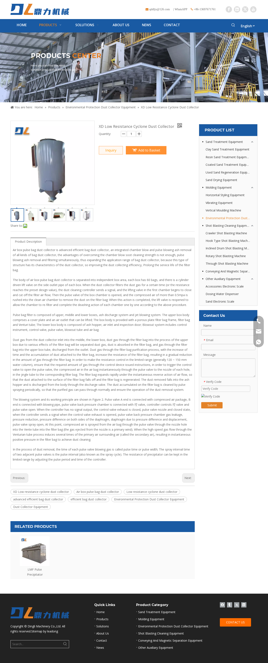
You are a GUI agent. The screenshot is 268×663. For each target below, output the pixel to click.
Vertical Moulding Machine (223, 210)
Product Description (28, 241)
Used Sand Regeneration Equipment (230, 172)
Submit (212, 405)
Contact (101, 640)
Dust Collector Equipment (30, 507)
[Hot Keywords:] (233, 25)
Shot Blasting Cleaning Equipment (228, 226)
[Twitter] (245, 9)
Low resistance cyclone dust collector (151, 492)
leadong (52, 631)
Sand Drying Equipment (221, 180)
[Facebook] (229, 9)
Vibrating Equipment (219, 203)
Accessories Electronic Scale (225, 286)
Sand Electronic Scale (220, 301)
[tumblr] (229, 604)
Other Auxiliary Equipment (223, 279)
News (100, 648)
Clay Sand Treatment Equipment (227, 149)
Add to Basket (149, 150)
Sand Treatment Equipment (224, 142)
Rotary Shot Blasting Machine (226, 256)
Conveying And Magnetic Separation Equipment (230, 271)
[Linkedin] (237, 9)
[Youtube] (253, 9)
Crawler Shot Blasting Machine (226, 233)
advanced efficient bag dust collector (38, 499)
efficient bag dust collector (89, 499)
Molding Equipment (219, 187)
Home (100, 612)
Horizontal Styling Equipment (225, 195)
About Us (102, 633)
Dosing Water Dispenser (222, 294)
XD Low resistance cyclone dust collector (41, 492)
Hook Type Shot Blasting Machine (229, 241)
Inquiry (110, 150)
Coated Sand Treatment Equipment (230, 165)
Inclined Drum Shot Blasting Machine (230, 248)
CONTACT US (235, 622)
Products (102, 619)
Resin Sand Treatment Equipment (228, 157)
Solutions (102, 626)
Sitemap (36, 631)
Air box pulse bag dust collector (97, 492)
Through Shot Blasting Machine (227, 263)
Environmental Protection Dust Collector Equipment (149, 499)
